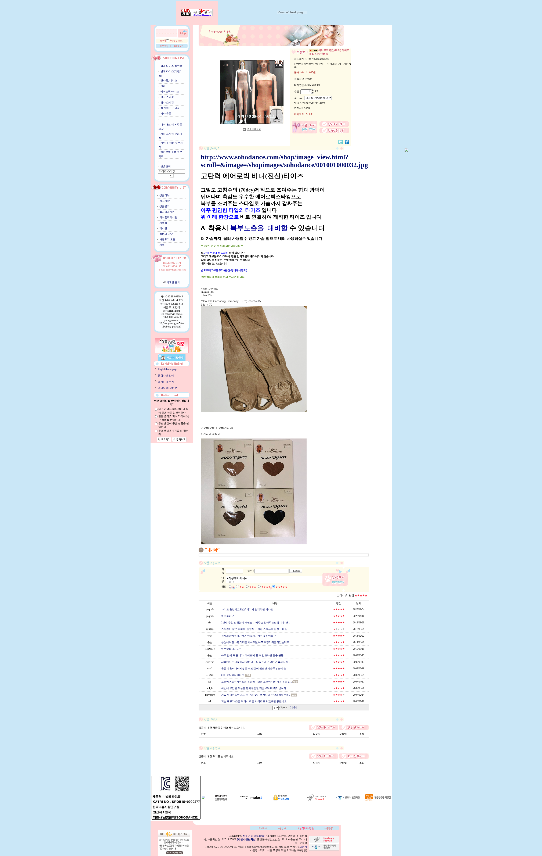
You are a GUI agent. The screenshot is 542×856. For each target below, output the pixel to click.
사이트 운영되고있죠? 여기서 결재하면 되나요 (247, 609)
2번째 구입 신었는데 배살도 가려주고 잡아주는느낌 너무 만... (255, 622)
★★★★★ (281, 586)
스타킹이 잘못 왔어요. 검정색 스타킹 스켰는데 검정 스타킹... (255, 629)
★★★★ (266, 586)
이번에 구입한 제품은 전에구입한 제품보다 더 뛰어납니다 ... (255, 688)
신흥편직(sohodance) (254, 835)
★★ (241, 586)
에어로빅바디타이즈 (232, 675)
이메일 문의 (173, 282)
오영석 (303, 846)
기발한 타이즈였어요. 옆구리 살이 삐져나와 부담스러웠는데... (255, 694)
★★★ (252, 586)
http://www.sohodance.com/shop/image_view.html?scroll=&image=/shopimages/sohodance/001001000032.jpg (284, 161)
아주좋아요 (227, 616)
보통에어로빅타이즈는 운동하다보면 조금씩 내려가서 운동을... (256, 681)
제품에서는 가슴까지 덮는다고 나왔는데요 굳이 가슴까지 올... (255, 661)
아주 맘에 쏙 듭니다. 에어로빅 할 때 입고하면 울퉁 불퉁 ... (253, 655)
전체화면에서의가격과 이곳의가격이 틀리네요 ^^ (249, 635)
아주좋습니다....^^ (231, 648)
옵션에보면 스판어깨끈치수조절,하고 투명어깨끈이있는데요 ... (256, 642)
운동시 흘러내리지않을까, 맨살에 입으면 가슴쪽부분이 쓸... (254, 668)
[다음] (293, 707)
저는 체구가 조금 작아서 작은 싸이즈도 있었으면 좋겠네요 (254, 701)
